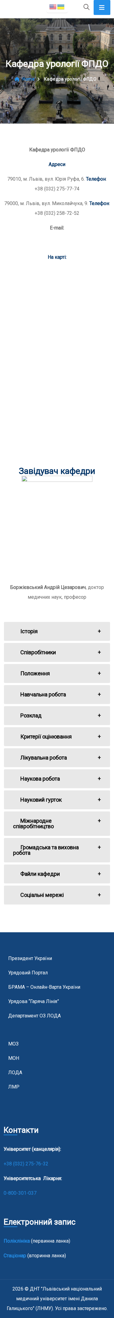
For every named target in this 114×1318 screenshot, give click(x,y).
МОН (13, 1058)
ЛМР (13, 1087)
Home (28, 79)
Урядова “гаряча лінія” (33, 1001)
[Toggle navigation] (102, 7)
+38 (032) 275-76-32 (27, 1164)
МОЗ (13, 1044)
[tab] (57, 631)
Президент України (30, 958)
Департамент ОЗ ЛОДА (34, 1016)
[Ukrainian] (61, 6)
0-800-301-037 (20, 1193)
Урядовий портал (28, 973)
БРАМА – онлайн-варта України (44, 987)
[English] (53, 6)
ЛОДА (15, 1072)
